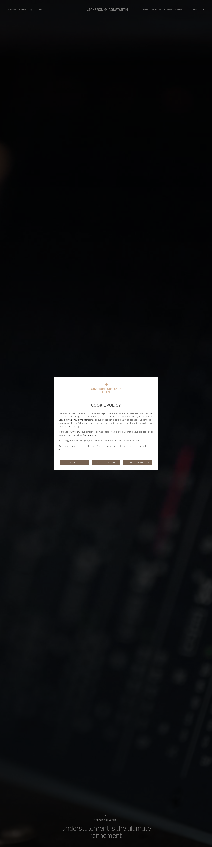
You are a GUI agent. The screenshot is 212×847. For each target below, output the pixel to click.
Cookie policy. (89, 434)
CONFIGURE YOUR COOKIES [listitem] (138, 462)
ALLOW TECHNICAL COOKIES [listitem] (106, 462)
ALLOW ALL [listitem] (74, 462)
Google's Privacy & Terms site (72, 419)
